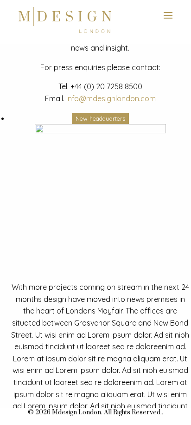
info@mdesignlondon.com (111, 98)
